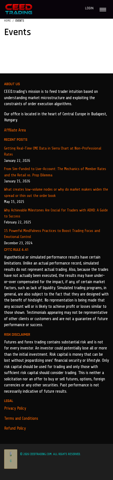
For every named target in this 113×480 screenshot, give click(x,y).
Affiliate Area (15, 130)
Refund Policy (15, 428)
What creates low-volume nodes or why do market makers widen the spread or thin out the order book (56, 192)
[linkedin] (92, 472)
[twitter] (85, 472)
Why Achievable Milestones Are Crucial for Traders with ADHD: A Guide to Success (56, 213)
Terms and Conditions (21, 418)
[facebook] (76, 472)
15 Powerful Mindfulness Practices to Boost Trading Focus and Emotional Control (52, 234)
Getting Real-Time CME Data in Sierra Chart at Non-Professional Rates (52, 151)
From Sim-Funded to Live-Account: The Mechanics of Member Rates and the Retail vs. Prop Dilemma (55, 172)
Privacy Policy (15, 408)
